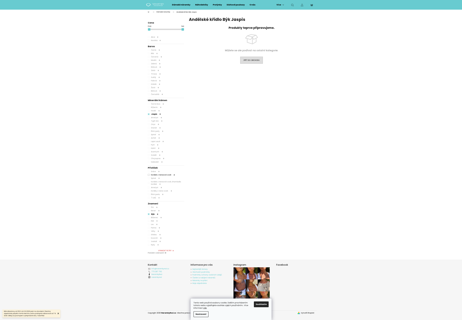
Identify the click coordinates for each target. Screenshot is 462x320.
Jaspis (156, 114)
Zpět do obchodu (252, 60)
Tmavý (156, 74)
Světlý (155, 77)
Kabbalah (156, 162)
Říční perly (157, 131)
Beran (155, 210)
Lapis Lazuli (157, 141)
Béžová (156, 91)
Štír (154, 207)
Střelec (156, 234)
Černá (155, 50)
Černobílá (157, 94)
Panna (155, 228)
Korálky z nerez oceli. (161, 191)
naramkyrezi (156, 277)
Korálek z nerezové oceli (163, 175)
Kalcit (155, 148)
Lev (154, 224)
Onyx (155, 124)
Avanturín (157, 151)
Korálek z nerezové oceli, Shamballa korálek (166, 182)
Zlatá (155, 70)
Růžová (156, 67)
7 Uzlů (155, 198)
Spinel (155, 134)
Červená (156, 57)
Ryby (155, 245)
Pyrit (154, 145)
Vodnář (156, 241)
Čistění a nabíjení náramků (203, 277)
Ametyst (156, 117)
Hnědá (155, 84)
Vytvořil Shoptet (307, 313)
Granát (156, 128)
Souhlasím (261, 304)
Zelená (155, 63)
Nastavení (201, 314)
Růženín (156, 107)
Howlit (155, 110)
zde (205, 308)
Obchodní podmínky (201, 272)
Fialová (155, 80)
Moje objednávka (199, 283)
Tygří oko (156, 121)
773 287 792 (156, 271)
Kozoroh (156, 238)
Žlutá (155, 87)
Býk (154, 214)
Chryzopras (157, 158)
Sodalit (155, 155)
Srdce (155, 171)
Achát (155, 138)
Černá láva (157, 104)
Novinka (156, 40)
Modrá (155, 60)
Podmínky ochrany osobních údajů (207, 275)
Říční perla (157, 194)
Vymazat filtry (165, 250)
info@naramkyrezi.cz (160, 268)
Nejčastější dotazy (200, 269)
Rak (154, 221)
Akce (154, 37)
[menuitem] (181, 5)
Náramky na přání (199, 280)
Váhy (155, 231)
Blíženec (156, 217)
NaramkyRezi (156, 274)
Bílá (154, 53)
